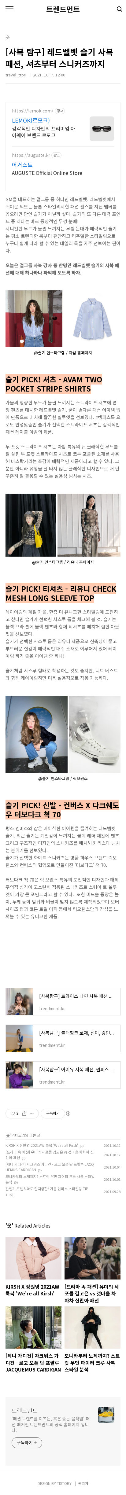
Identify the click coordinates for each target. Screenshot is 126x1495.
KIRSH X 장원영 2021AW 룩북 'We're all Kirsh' (42, 1145)
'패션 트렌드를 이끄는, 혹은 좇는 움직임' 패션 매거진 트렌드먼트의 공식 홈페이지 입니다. (50, 1424)
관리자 (83, 1483)
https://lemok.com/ (33, 110)
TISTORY (64, 1483)
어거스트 (22, 164)
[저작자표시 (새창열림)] (68, 1113)
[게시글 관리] (32, 1113)
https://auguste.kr (31, 155)
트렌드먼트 (63, 9)
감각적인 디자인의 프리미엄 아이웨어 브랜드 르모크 (43, 131)
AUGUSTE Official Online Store (47, 172)
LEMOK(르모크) (31, 120)
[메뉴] (9, 9)
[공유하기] (24, 1113)
